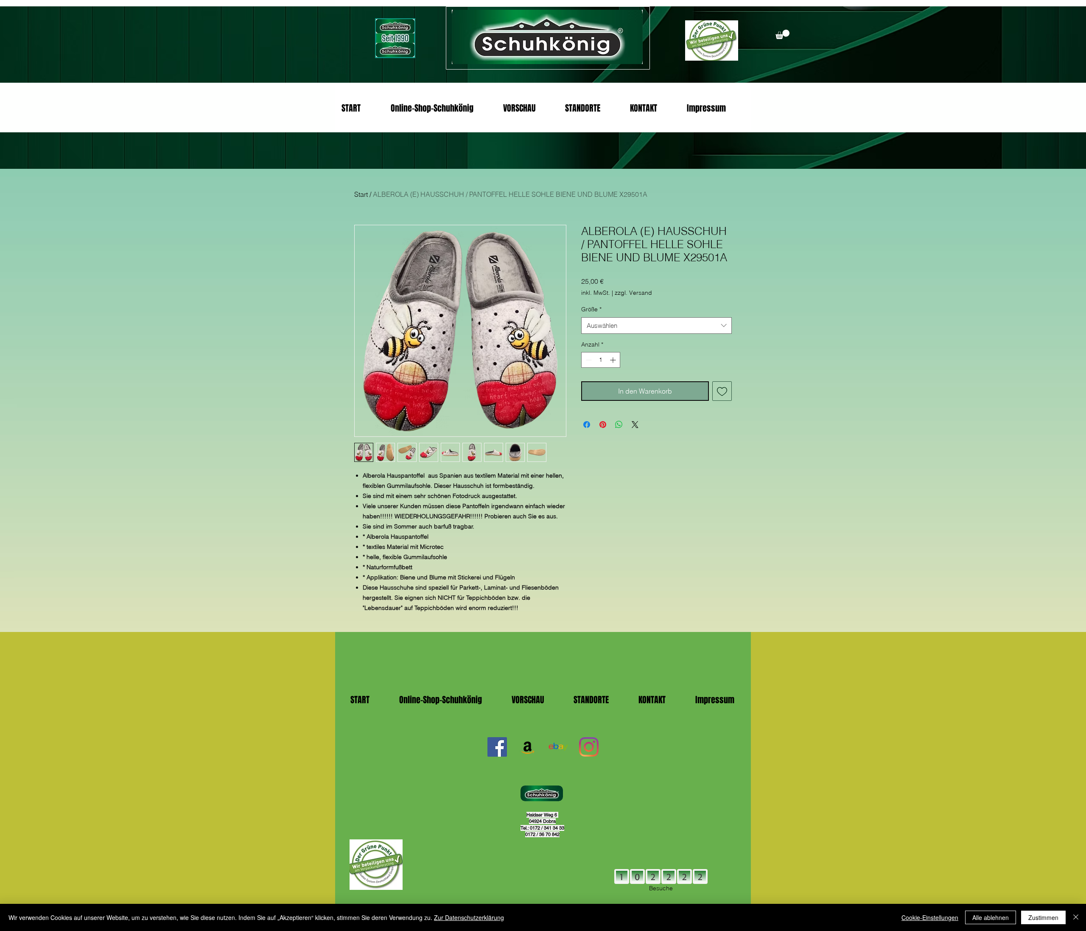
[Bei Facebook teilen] (587, 424)
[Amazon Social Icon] (527, 747)
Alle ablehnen (990, 917)
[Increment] (613, 359)
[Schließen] (1076, 917)
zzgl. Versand (633, 292)
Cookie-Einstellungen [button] (929, 917)
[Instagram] (589, 747)
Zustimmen (1043, 917)
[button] (782, 34)
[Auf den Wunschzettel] (722, 391)
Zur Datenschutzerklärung (469, 917)
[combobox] (656, 325)
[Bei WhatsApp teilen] (619, 424)
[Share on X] (635, 424)
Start (361, 194)
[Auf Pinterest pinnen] (603, 424)
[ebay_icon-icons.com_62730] (558, 747)
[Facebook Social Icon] (497, 747)
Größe (591, 309)
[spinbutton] (600, 359)
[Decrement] (587, 359)
